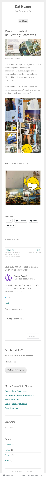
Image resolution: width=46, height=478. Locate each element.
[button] (14, 110)
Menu (24, 21)
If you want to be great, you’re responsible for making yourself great (12, 253)
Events (8, 444)
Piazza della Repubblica (16, 391)
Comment (33, 336)
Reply (7, 303)
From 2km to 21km (34, 251)
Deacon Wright (20, 276)
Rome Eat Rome (12, 399)
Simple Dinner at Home (16, 404)
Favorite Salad (12, 408)
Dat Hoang (23, 6)
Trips (7, 460)
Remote (8, 455)
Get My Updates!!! (14, 350)
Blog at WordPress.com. (23, 472)
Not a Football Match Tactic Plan (20, 395)
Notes (16, 239)
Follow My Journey (15, 370)
